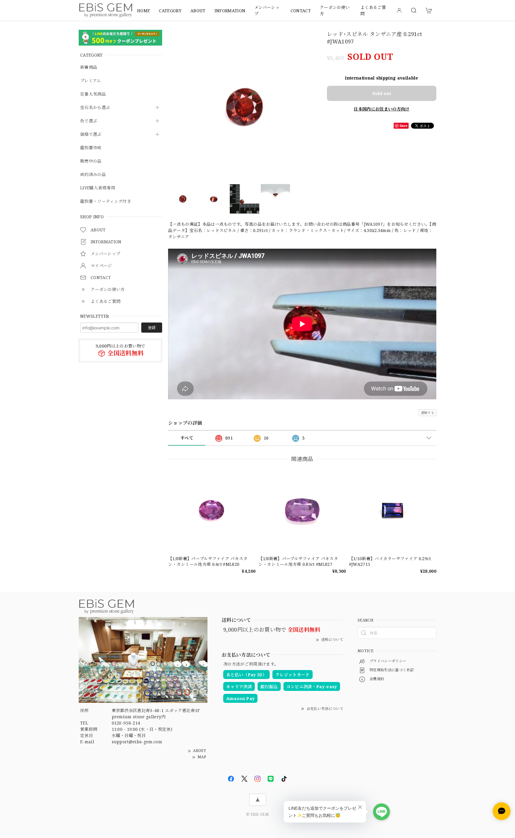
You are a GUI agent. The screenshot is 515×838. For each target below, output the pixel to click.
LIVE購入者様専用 (97, 188)
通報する (427, 412)
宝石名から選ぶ (95, 107)
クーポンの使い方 (335, 10)
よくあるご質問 (373, 10)
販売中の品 (91, 161)
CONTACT (301, 10)
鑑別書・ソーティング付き (105, 201)
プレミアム (90, 80)
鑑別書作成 (91, 147)
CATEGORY (170, 10)
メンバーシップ (267, 10)
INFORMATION (230, 10)
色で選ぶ (88, 121)
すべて (186, 438)
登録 (152, 327)
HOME (143, 10)
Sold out (381, 93)
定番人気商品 (93, 94)
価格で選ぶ (91, 134)
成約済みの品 (93, 174)
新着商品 (88, 67)
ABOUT (198, 10)
